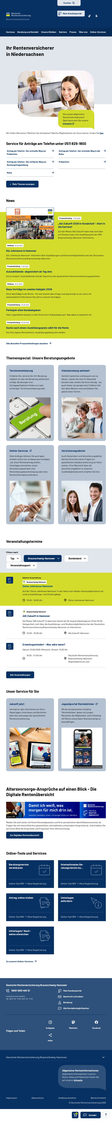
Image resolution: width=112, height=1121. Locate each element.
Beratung (67, 1002)
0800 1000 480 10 (20, 990)
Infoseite (67, 123)
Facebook (96, 1028)
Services (10, 32)
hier (102, 133)
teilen (50, 1040)
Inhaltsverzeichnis (67, 1098)
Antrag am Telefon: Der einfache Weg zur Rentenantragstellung (26, 163)
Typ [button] (12, 558)
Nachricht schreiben (73, 996)
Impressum (11, 1098)
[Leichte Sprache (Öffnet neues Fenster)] (96, 16)
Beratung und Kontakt (28, 32)
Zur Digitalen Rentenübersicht (24, 835)
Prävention (64, 161)
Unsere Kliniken (48, 32)
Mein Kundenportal (72, 13)
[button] (90, 1115)
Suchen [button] (67, 2)
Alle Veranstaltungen (20, 674)
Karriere (63, 32)
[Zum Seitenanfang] (106, 1115)
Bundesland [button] (75, 558)
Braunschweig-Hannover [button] (41, 558)
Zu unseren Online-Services (20, 961)
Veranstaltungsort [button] (20, 565)
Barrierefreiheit (98, 1098)
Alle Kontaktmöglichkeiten (76, 1008)
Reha (9, 172)
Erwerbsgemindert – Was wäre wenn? (44, 644)
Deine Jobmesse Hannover (38, 586)
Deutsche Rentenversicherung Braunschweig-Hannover (36, 1057)
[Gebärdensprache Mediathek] (89, 16)
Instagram (50, 1028)
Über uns (83, 32)
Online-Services (98, 32)
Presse (73, 32)
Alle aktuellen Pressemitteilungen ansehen (27, 343)
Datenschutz (38, 1098)
